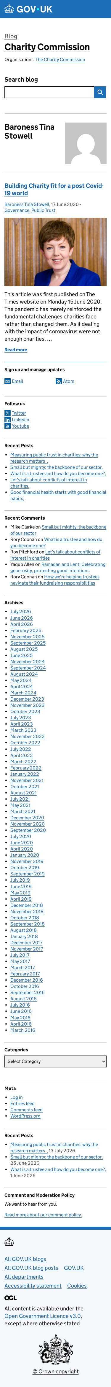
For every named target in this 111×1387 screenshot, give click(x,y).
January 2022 (24, 774)
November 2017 (26, 949)
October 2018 (24, 918)
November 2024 (27, 661)
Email (17, 381)
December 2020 (27, 818)
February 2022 (25, 768)
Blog (10, 36)
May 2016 (20, 1018)
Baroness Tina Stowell (26, 204)
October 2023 (25, 711)
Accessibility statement (33, 1285)
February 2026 (25, 630)
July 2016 (20, 1005)
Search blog (21, 79)
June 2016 (21, 1011)
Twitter (19, 413)
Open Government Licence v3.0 (42, 1316)
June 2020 (21, 842)
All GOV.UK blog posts (31, 1267)
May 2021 (20, 805)
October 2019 (24, 867)
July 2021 (20, 799)
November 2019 (27, 861)
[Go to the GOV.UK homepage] (28, 9)
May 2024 (21, 680)
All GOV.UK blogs (25, 1259)
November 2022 (27, 736)
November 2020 (27, 824)
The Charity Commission (60, 59)
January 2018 (24, 936)
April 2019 (21, 899)
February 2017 (25, 974)
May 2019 (20, 893)
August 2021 (23, 793)
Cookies (77, 1285)
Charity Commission (47, 47)
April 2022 (21, 755)
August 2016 (23, 999)
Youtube (20, 426)
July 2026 (20, 611)
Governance (16, 210)
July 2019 (20, 880)
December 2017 (26, 942)
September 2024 (28, 668)
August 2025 (24, 649)
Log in (16, 1097)
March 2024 (23, 693)
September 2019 (27, 874)
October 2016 (24, 986)
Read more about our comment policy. (43, 1215)
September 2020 (28, 830)
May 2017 (20, 961)
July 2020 (20, 836)
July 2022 (20, 749)
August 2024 (24, 674)
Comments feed (26, 1110)
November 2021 (27, 780)
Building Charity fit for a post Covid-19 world (53, 189)
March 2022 (23, 761)
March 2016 (22, 1030)
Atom (68, 381)
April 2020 (21, 849)
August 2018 (23, 930)
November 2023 (27, 705)
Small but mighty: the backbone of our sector (56, 467)
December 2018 (26, 905)
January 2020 (24, 855)
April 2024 (21, 686)
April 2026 (21, 624)
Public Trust (43, 210)
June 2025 (21, 655)
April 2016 (21, 1024)
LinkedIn (20, 419)
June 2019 (21, 886)
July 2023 (20, 718)
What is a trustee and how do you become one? (57, 473)
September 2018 (27, 924)
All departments (24, 1276)
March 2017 (22, 967)
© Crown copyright (56, 1371)
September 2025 (28, 643)
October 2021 (24, 786)
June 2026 (21, 618)
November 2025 (27, 636)
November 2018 (27, 911)
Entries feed (22, 1103)
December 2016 (26, 980)
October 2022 (25, 742)
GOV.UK (74, 1267)
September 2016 (27, 992)
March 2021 (22, 811)
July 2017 (19, 955)
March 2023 (23, 730)
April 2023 (21, 724)
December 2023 (27, 699)
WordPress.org (25, 1116)
